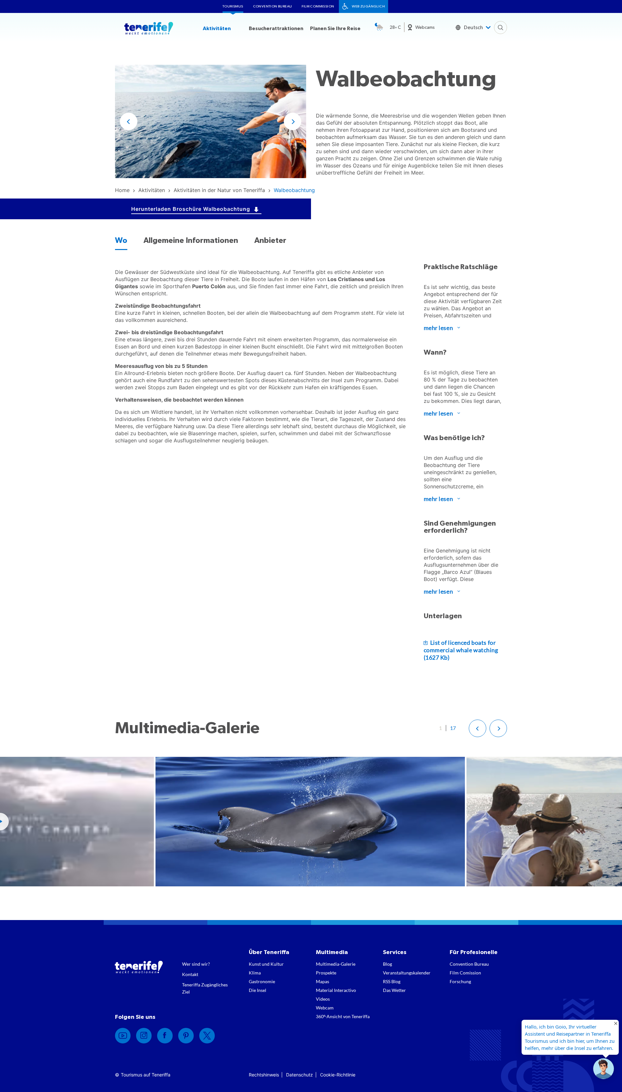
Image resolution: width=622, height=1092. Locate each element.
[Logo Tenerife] (149, 29)
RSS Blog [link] (391, 981)
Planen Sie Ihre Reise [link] (335, 28)
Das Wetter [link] (394, 990)
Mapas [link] (322, 981)
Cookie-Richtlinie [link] (337, 1074)
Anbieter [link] (270, 241)
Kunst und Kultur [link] (266, 964)
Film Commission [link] (318, 6)
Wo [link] (121, 241)
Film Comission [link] (465, 972)
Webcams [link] (425, 27)
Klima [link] (255, 972)
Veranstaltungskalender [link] (407, 972)
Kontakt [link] (190, 974)
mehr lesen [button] (438, 327)
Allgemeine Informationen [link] (191, 241)
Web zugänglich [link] (368, 6)
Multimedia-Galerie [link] (335, 964)
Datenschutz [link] (299, 1074)
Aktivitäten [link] (217, 28)
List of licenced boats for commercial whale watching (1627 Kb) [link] (461, 650)
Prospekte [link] (326, 972)
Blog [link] (387, 964)
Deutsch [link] (473, 27)
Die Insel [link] (257, 990)
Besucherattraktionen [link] (276, 28)
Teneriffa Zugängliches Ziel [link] (205, 988)
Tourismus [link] (233, 6)
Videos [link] (323, 999)
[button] (128, 121)
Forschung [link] (460, 981)
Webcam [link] (325, 1007)
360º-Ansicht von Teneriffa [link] (343, 1016)
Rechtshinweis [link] (264, 1074)
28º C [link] (395, 27)
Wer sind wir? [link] (196, 964)
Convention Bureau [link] (272, 6)
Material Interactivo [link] (336, 990)
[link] (122, 190)
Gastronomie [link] (262, 981)
